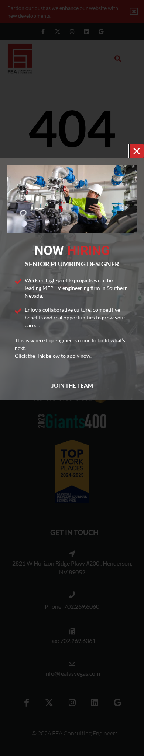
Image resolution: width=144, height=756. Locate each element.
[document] (72, 378)
